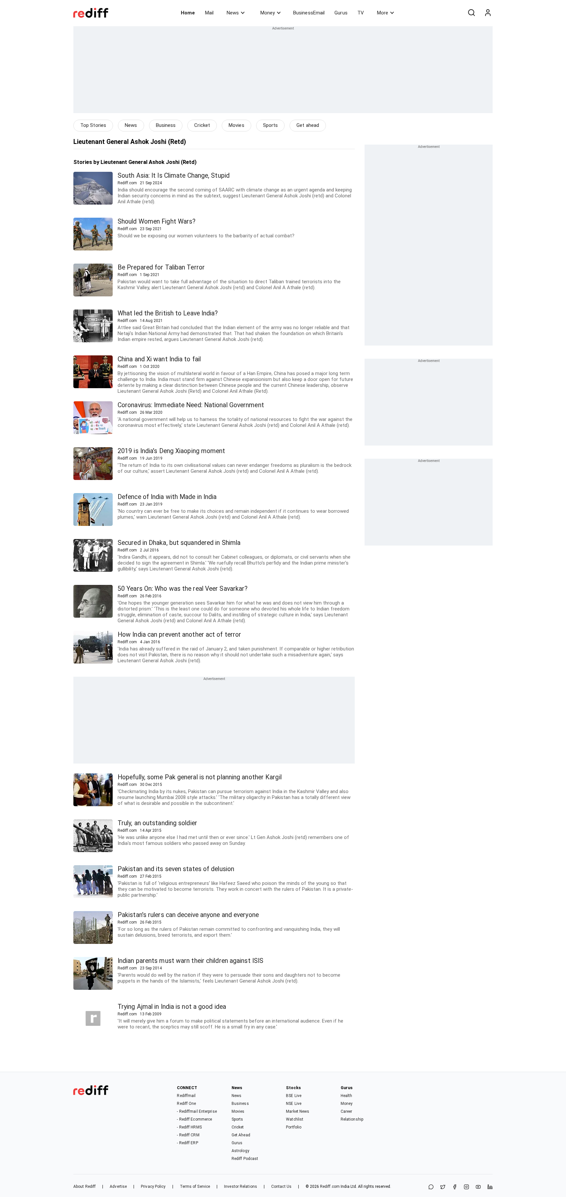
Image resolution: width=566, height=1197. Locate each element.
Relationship (352, 1119)
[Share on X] (442, 1187)
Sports (270, 125)
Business (166, 125)
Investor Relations (240, 1186)
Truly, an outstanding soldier (157, 823)
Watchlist (294, 1119)
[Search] (471, 13)
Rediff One (186, 1103)
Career (346, 1111)
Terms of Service (195, 1186)
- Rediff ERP (187, 1143)
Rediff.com (330, 1186)
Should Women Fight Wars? (157, 221)
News (233, 13)
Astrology (240, 1150)
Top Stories (93, 125)
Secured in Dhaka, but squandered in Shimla (179, 543)
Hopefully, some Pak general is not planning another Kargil (200, 777)
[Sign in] (488, 13)
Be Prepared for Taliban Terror (161, 267)
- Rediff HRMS (189, 1127)
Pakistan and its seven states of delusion (176, 869)
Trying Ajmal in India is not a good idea (172, 1006)
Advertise (118, 1186)
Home (188, 13)
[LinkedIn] (490, 1187)
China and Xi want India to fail (159, 359)
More (382, 13)
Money (267, 13)
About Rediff (84, 1186)
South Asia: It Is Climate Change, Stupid (174, 175)
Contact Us (281, 1186)
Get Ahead (241, 1135)
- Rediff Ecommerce (194, 1119)
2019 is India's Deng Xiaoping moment (171, 451)
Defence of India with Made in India (167, 497)
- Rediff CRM (188, 1135)
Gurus (341, 13)
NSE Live (293, 1103)
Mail (209, 13)
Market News (297, 1111)
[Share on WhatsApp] (431, 1187)
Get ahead (307, 125)
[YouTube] (478, 1187)
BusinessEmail (309, 13)
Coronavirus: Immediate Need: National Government (191, 405)
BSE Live (293, 1095)
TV (360, 13)
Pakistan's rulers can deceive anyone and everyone (188, 915)
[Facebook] (454, 1187)
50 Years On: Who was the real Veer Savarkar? (183, 588)
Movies (236, 125)
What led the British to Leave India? (168, 313)
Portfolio (293, 1127)
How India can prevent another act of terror (179, 634)
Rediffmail (186, 1095)
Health (346, 1095)
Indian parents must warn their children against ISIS (190, 961)
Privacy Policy (153, 1186)
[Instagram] (466, 1187)
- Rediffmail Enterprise (197, 1111)
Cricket (202, 125)
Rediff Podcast (245, 1158)
